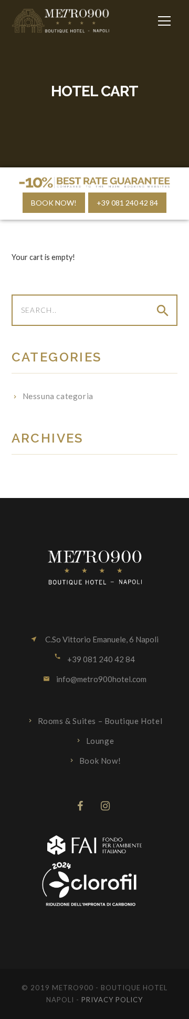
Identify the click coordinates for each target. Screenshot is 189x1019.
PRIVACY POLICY (112, 999)
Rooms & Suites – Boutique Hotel (100, 721)
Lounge (100, 740)
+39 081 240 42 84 (127, 202)
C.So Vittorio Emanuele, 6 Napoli (101, 639)
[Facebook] (80, 806)
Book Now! (54, 202)
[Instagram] (106, 806)
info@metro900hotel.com (101, 679)
